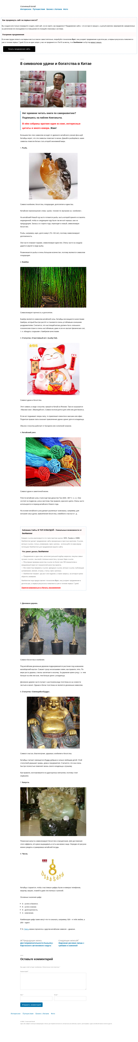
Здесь (26, 929)
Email (56, 995)
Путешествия (39, 9)
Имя (21, 995)
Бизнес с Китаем (54, 9)
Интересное (25, 9)
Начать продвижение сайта (19, 49)
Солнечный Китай (28, 6)
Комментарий (24, 971)
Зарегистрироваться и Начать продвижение (41, 587)
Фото (65, 9)
